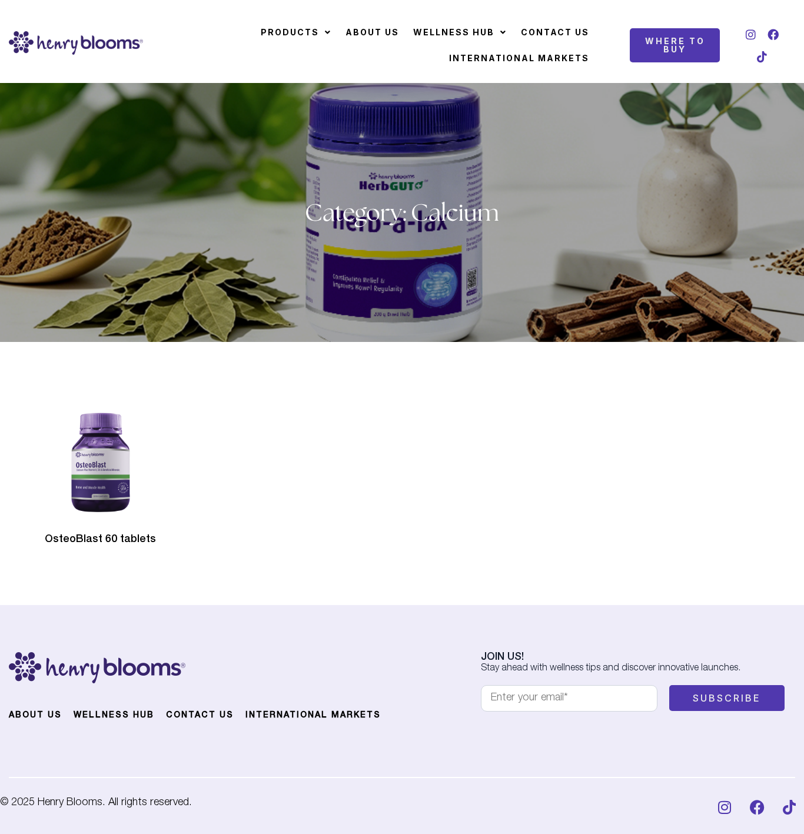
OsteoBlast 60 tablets (100, 539)
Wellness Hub (453, 32)
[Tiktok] (762, 56)
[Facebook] (773, 34)
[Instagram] (751, 34)
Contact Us (555, 32)
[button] (296, 32)
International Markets (519, 58)
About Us (372, 32)
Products (290, 32)
